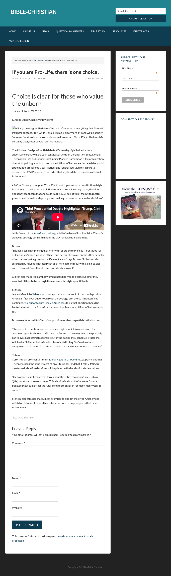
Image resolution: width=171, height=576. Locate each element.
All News (29, 417)
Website (17, 507)
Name (16, 477)
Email (16, 492)
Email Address (139, 88)
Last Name (127, 78)
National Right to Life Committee (65, 359)
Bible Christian (33, 11)
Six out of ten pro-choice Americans (45, 302)
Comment (18, 443)
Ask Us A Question (140, 18)
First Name (139, 68)
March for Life (41, 294)
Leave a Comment (95, 78)
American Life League (46, 233)
